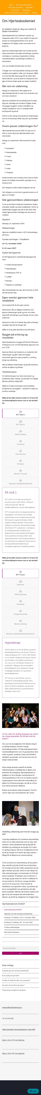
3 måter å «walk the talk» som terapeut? (16, 980)
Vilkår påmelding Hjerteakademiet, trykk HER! (18, 1029)
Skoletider (29, 7)
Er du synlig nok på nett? (10, 976)
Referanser (15, 10)
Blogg (34, 13)
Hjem (11, 5)
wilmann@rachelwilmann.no (12, 1007)
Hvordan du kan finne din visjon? (13, 985)
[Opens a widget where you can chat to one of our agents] (33, 1091)
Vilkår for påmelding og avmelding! (16, 13)
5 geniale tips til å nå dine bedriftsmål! (15, 971)
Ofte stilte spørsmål (15, 7)
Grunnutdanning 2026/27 (13, 910)
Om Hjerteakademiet (24, 5)
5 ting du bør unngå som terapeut (14, 990)
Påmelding (26, 10)
